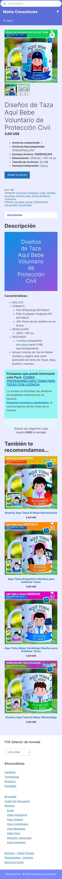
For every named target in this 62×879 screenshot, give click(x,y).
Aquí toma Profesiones (27, 193)
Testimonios (12, 776)
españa (29, 202)
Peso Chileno (15, 819)
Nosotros (10, 781)
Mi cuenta (10, 796)
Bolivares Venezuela (19, 837)
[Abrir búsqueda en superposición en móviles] (31, 3)
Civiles (42, 193)
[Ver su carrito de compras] (57, 11)
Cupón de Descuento (17, 801)
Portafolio (10, 786)
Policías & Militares (41, 196)
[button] (52, 35)
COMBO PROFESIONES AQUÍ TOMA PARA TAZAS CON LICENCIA (31, 381)
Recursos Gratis (14, 862)
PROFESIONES (41, 202)
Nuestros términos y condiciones (28, 402)
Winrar (44, 165)
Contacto (10, 772)
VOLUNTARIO (25, 205)
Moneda (9, 805)
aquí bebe (19, 202)
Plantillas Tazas (23, 196)
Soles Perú (13, 833)
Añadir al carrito (17, 174)
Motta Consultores (20, 11)
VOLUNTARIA (11, 205)
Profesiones (10, 199)
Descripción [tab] (14, 215)
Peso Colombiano (17, 824)
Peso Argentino (16, 842)
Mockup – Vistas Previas (19, 853)
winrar (25, 344)
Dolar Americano (17, 814)
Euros (10, 810)
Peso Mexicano (16, 828)
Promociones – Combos (19, 857)
